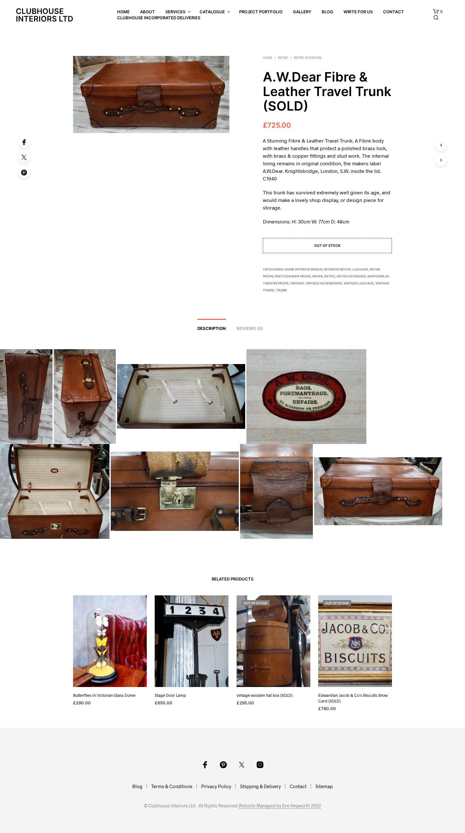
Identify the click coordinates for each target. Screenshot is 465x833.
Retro (283, 57)
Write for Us (358, 11)
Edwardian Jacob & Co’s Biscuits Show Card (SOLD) (353, 698)
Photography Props (293, 276)
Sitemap (324, 786)
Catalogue (212, 11)
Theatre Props (275, 283)
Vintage (297, 283)
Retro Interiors (307, 57)
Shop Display (378, 276)
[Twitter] (24, 157)
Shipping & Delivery (260, 786)
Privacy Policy (216, 786)
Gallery (302, 11)
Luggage (360, 269)
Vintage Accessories (324, 283)
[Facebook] (24, 142)
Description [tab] (211, 328)
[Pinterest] (24, 172)
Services (175, 11)
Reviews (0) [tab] (250, 328)
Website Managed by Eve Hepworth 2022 (280, 805)
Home (123, 11)
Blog (327, 11)
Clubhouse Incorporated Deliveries (158, 17)
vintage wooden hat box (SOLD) (265, 695)
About (147, 11)
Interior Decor (337, 269)
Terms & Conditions (171, 786)
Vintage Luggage (359, 283)
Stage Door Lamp (170, 695)
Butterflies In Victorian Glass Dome (104, 695)
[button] (438, 12)
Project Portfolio (260, 11)
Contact (393, 11)
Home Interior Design (303, 269)
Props (317, 276)
